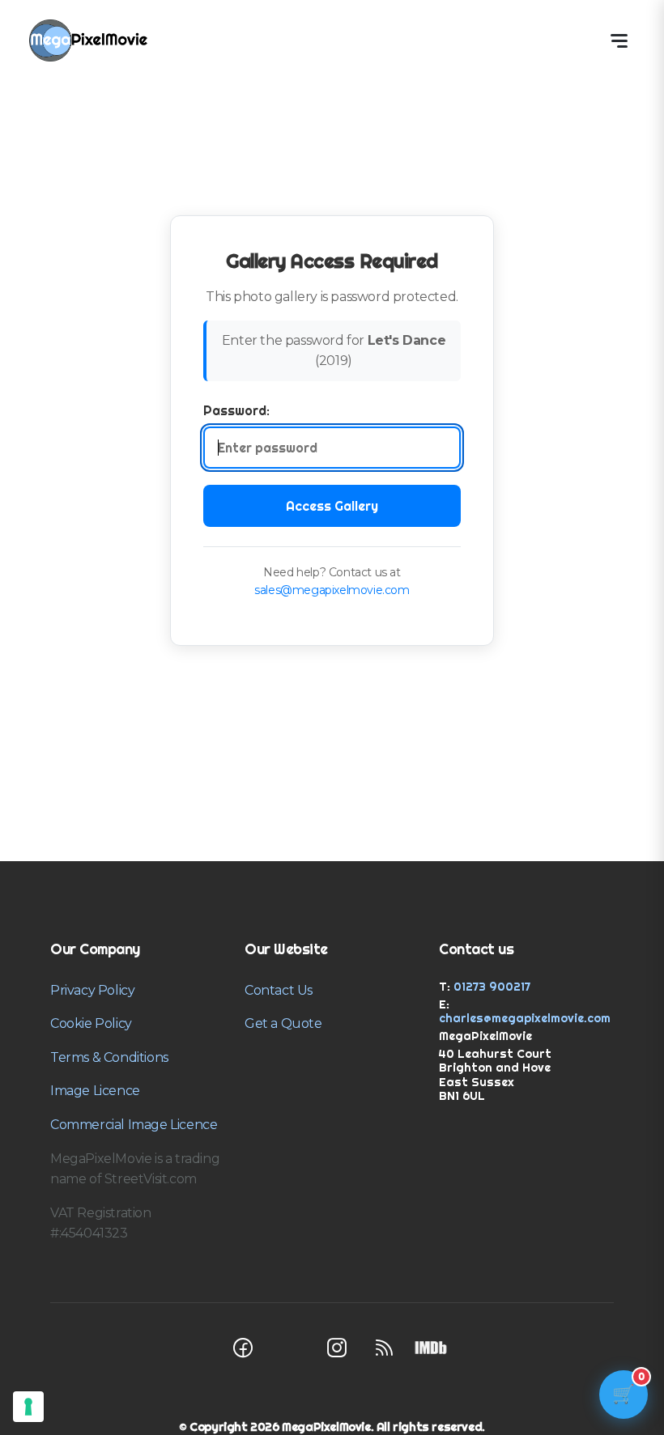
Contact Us (279, 990)
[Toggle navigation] (618, 40)
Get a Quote (283, 1023)
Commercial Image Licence (133, 1124)
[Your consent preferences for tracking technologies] (28, 1406)
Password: (236, 410)
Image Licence (95, 1090)
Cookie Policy (91, 1023)
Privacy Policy (92, 990)
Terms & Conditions (109, 1057)
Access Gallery (332, 506)
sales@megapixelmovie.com (331, 590)
